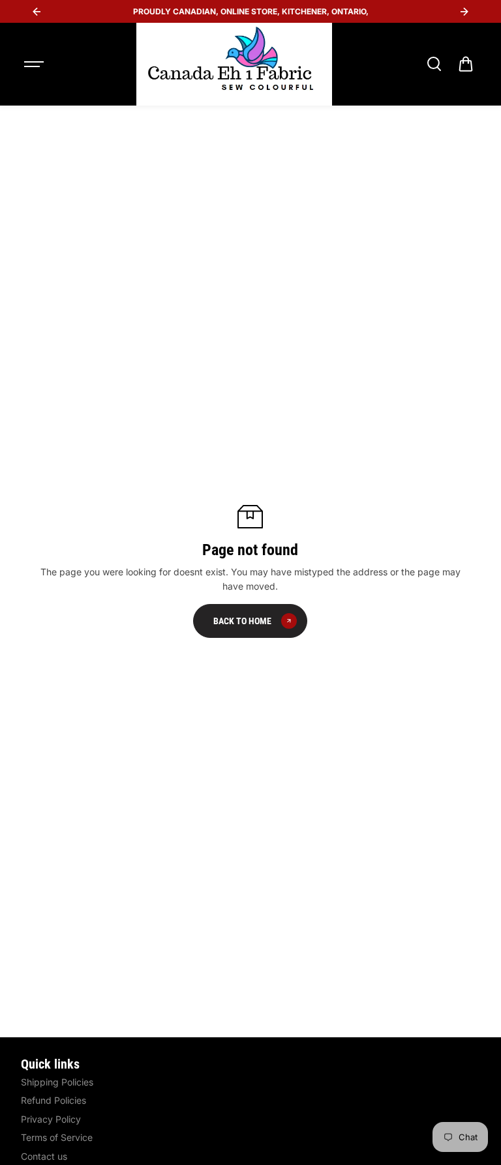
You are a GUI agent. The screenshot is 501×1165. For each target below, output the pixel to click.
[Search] (433, 64)
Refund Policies (53, 1100)
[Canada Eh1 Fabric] (234, 64)
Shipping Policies (57, 1081)
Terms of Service (57, 1137)
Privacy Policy (51, 1119)
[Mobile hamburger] (35, 64)
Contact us (44, 1156)
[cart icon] (465, 64)
